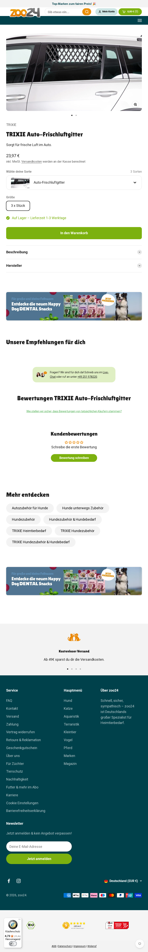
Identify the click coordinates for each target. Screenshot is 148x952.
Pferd (68, 748)
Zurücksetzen (77, 11)
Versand (12, 716)
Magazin (70, 764)
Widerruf (92, 946)
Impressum (80, 946)
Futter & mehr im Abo (22, 787)
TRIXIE (11, 125)
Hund (68, 701)
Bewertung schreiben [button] (74, 458)
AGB (54, 946)
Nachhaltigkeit (17, 779)
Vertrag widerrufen (20, 732)
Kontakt (12, 708)
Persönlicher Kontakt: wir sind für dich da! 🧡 (74, 3)
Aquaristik (71, 716)
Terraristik (71, 724)
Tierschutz (14, 771)
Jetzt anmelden (39, 859)
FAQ (9, 701)
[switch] (13, 943)
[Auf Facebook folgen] (8, 881)
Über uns (13, 756)
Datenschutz (65, 946)
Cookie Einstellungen (22, 803)
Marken (69, 756)
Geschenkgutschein (21, 748)
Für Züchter (15, 764)
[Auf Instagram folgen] (18, 881)
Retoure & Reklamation (23, 740)
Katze (68, 708)
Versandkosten (31, 161)
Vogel (68, 740)
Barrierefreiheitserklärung (25, 811)
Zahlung (12, 724)
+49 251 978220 (87, 376)
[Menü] (19, 920)
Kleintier (70, 732)
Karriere (12, 795)
